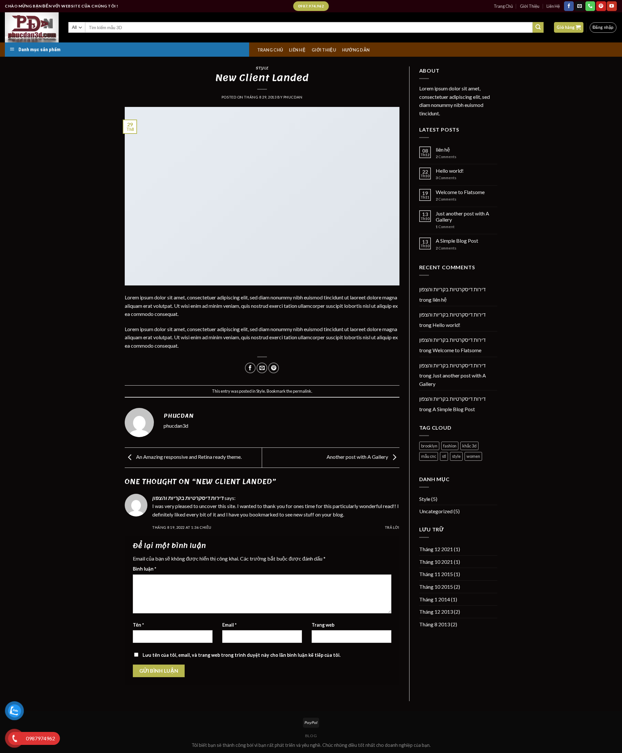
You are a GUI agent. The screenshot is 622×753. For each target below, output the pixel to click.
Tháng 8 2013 (434, 624)
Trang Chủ (503, 6)
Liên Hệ (553, 6)
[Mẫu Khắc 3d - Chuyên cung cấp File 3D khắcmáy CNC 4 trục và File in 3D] (32, 27)
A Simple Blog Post (457, 240)
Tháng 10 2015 (436, 587)
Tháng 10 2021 (436, 562)
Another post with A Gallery (358, 457)
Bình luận (144, 569)
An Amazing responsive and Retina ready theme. (188, 457)
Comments (446, 157)
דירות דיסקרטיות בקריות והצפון (188, 498)
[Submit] (538, 27)
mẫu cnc (428, 456)
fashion (449, 445)
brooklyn (429, 445)
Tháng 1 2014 (434, 599)
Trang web (323, 625)
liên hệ (443, 149)
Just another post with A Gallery (462, 216)
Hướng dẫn (356, 50)
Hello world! (450, 171)
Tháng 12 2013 (436, 611)
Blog (311, 735)
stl (444, 456)
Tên (138, 625)
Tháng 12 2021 (436, 549)
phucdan (293, 97)
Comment (445, 227)
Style (262, 68)
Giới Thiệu (529, 6)
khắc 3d (469, 445)
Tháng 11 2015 (436, 574)
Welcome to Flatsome (460, 192)
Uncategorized (436, 511)
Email (229, 625)
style (456, 456)
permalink (302, 391)
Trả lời (392, 527)
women (473, 456)
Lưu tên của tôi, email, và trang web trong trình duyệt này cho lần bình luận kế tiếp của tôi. (241, 655)
